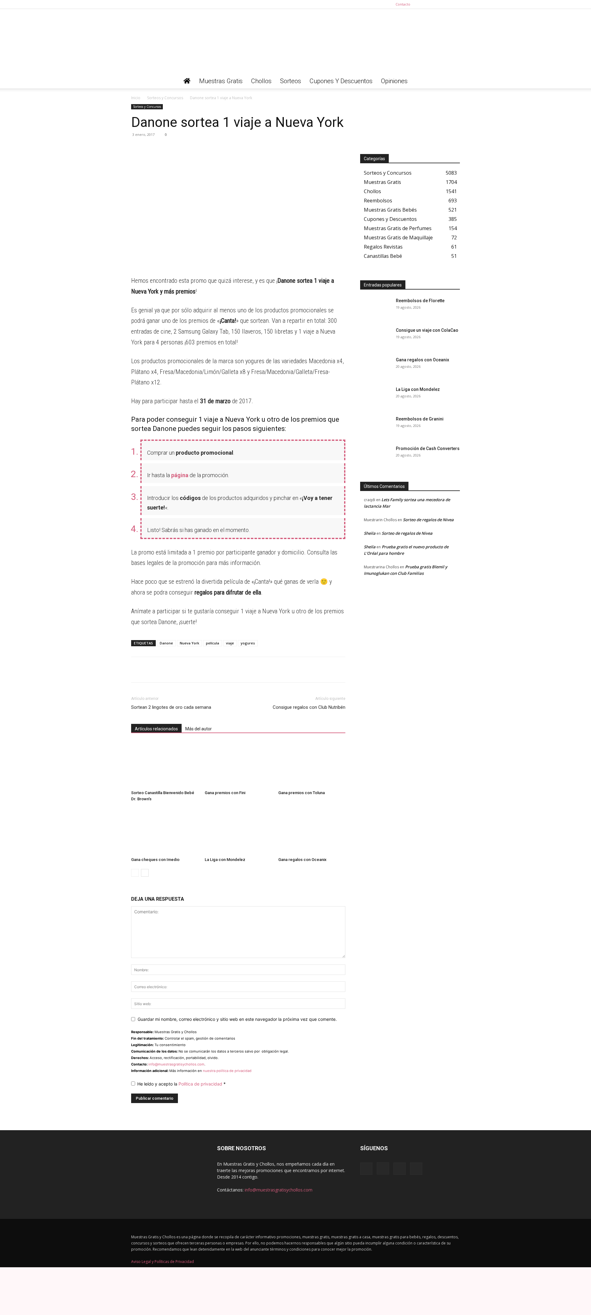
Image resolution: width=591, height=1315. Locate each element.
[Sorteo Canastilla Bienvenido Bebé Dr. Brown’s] (164, 764)
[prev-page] (135, 873)
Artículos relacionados (156, 728)
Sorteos (290, 81)
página (179, 475)
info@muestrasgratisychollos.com (176, 1064)
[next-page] (145, 873)
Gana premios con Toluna (301, 792)
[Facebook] (424, 4)
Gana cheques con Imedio (155, 859)
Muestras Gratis (221, 81)
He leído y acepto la (181, 1083)
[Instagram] (435, 4)
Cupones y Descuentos (341, 81)
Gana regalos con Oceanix (302, 859)
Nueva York (189, 643)
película (212, 643)
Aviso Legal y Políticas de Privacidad (162, 1261)
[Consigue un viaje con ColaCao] (375, 338)
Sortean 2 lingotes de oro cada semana (171, 707)
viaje (230, 643)
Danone (166, 643)
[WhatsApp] (137, 148)
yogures (248, 643)
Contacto (403, 4)
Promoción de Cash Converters (428, 448)
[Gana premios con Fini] (238, 764)
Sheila (370, 533)
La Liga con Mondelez (225, 859)
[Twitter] (455, 4)
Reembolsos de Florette (420, 300)
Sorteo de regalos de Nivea (428, 519)
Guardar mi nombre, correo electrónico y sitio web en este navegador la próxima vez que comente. (237, 1019)
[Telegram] (151, 148)
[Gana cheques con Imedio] (164, 831)
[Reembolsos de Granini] (375, 426)
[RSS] (445, 4)
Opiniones (394, 81)
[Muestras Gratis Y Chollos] (295, 41)
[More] (194, 148)
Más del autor (198, 728)
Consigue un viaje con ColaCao (427, 330)
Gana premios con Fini (225, 792)
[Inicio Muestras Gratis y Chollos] (187, 81)
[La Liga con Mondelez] (238, 831)
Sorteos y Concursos (165, 97)
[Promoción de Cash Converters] (375, 456)
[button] (452, 81)
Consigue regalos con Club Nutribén (309, 707)
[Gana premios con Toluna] (311, 764)
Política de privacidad (201, 1083)
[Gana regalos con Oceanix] (311, 831)
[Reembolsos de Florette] (375, 308)
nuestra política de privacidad (227, 1071)
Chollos (261, 81)
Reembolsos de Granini (420, 418)
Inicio (135, 97)
